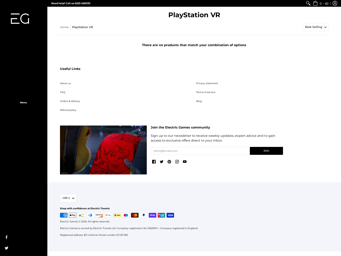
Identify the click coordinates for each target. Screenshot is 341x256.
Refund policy (68, 109)
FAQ (62, 92)
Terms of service (205, 92)
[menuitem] (308, 3)
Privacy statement (207, 83)
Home (64, 27)
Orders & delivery (70, 101)
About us (65, 83)
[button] (321, 3)
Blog (199, 101)
